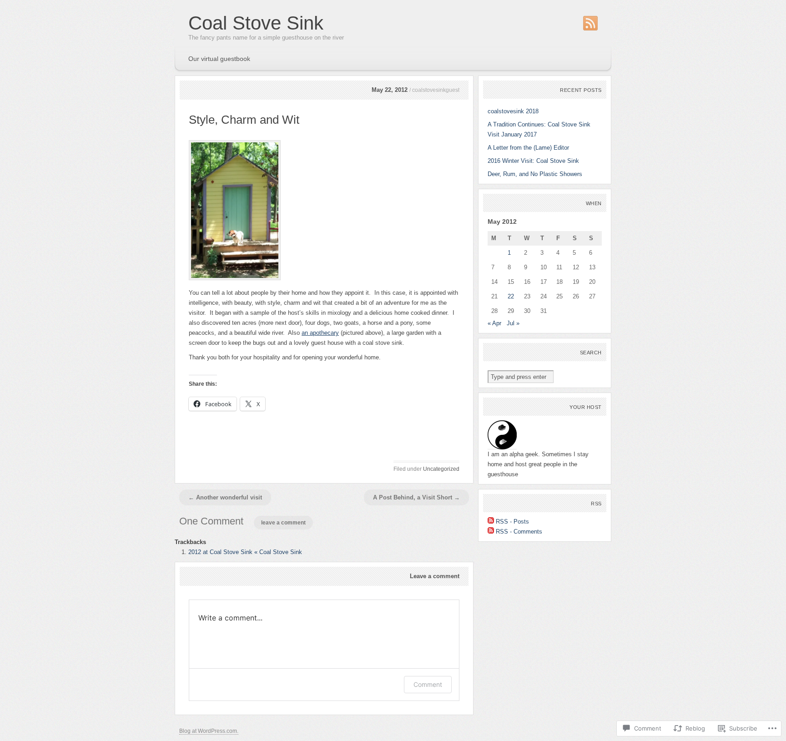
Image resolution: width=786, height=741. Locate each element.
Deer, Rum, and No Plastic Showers (535, 174)
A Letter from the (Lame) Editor (528, 147)
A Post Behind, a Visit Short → (416, 497)
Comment (427, 684)
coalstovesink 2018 (513, 111)
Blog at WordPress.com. (208, 731)
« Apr (494, 323)
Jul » (513, 323)
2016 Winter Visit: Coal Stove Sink (533, 160)
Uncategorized (441, 469)
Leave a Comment (283, 522)
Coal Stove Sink (255, 23)
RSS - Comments (519, 531)
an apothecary (320, 332)
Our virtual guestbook (219, 58)
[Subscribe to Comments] (491, 531)
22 (511, 296)
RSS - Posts (512, 521)
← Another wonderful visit (225, 497)
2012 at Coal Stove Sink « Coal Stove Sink (245, 552)
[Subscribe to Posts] (491, 521)
